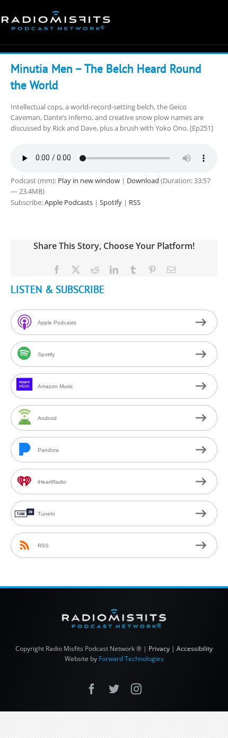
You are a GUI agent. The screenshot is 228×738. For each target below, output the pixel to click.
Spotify (111, 202)
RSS (135, 202)
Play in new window (89, 180)
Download (143, 180)
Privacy (159, 648)
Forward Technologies (131, 658)
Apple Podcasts (69, 202)
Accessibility (195, 648)
